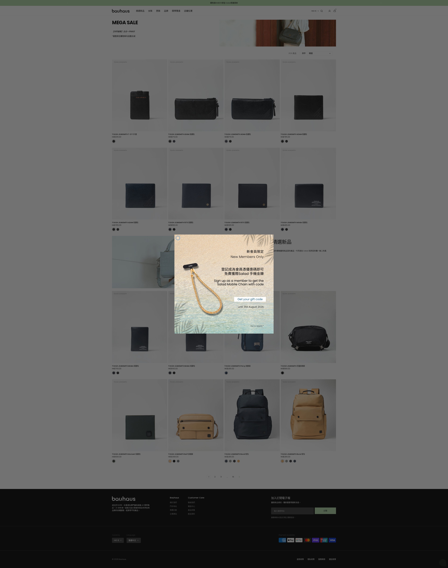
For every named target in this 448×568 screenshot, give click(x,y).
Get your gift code (250, 299)
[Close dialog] (178, 238)
